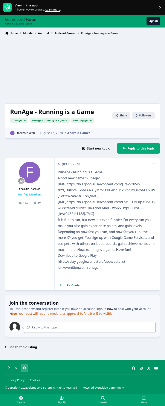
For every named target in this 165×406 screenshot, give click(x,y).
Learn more (8, 7)
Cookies (35, 380)
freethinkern (26, 133)
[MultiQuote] (60, 285)
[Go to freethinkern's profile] (12, 133)
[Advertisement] (82, 69)
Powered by (103, 387)
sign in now (104, 309)
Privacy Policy (16, 380)
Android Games (78, 133)
